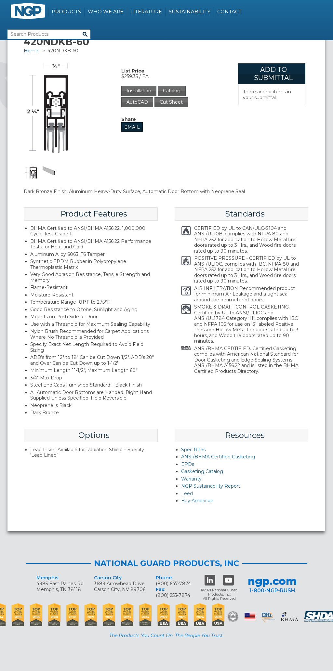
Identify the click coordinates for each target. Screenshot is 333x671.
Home (31, 51)
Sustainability (189, 11)
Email (132, 127)
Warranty (191, 479)
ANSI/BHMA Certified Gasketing (218, 457)
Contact (229, 11)
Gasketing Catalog (202, 471)
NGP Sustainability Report (210, 486)
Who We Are (106, 11)
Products (66, 11)
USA (250, 616)
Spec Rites (193, 450)
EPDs (187, 464)
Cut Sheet (171, 102)
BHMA (289, 616)
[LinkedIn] (210, 580)
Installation (139, 91)
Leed (187, 493)
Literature (146, 11)
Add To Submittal (273, 74)
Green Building (233, 616)
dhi (268, 617)
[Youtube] (228, 580)
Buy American (197, 501)
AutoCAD (137, 102)
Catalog (171, 91)
